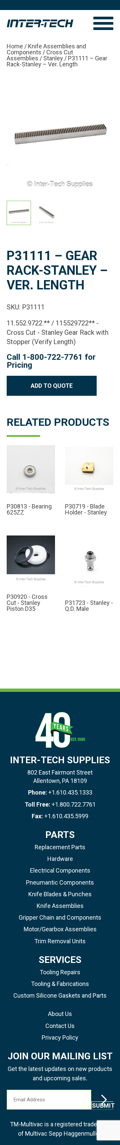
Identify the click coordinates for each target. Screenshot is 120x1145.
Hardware (60, 858)
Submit (102, 1105)
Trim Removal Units (60, 941)
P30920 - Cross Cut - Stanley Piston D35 (27, 603)
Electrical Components (60, 870)
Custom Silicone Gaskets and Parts (60, 995)
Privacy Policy (60, 1037)
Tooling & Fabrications (60, 983)
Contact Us (60, 1025)
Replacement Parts (60, 847)
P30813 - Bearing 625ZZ (29, 509)
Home (15, 46)
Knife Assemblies (60, 905)
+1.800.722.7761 (74, 804)
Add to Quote (52, 385)
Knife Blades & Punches (60, 894)
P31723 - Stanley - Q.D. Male (89, 606)
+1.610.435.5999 (66, 816)
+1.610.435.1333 (70, 792)
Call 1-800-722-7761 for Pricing (51, 361)
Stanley (53, 58)
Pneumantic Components (60, 882)
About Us (60, 1013)
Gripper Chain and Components (60, 917)
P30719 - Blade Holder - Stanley (86, 509)
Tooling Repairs (60, 972)
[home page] (47, 23)
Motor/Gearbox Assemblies (60, 929)
